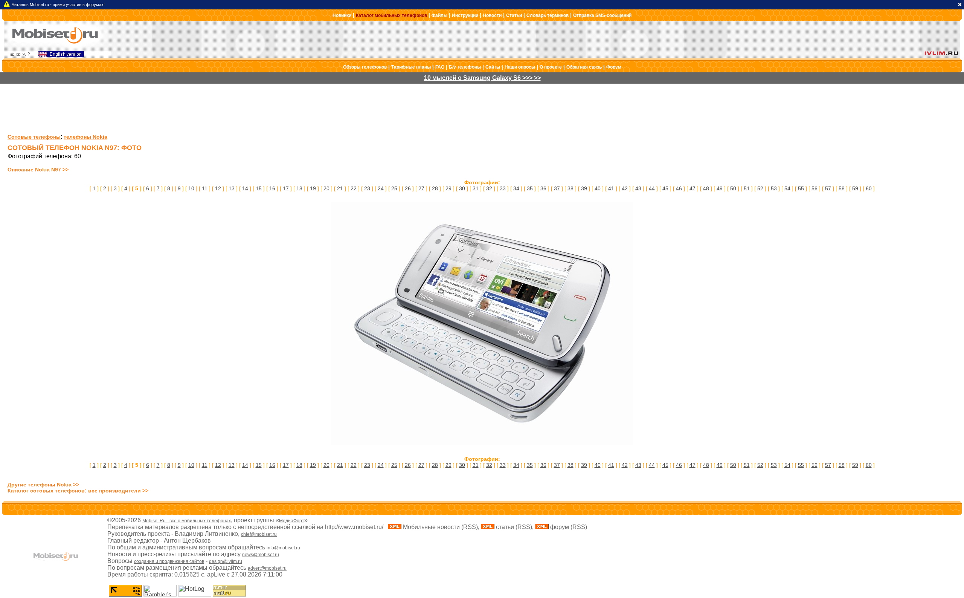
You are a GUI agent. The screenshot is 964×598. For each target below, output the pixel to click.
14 (245, 188)
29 (448, 188)
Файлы (439, 15)
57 (828, 188)
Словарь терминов (547, 15)
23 (367, 188)
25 (394, 188)
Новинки (342, 15)
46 (679, 188)
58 (842, 188)
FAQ (439, 67)
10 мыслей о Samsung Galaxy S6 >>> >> (482, 78)
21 (340, 188)
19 (313, 188)
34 (516, 188)
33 (503, 188)
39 (584, 188)
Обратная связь (584, 67)
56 (814, 188)
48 (706, 188)
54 (787, 188)
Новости (492, 15)
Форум (613, 67)
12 (218, 188)
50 (733, 188)
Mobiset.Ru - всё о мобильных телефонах (186, 520)
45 (665, 188)
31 (476, 188)
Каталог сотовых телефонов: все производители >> (78, 491)
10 (191, 188)
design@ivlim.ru (225, 561)
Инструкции (465, 15)
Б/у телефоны (465, 67)
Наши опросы (520, 67)
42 (625, 188)
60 (869, 188)
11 (204, 188)
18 (299, 188)
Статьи (514, 15)
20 (326, 188)
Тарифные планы (411, 67)
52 (760, 188)
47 (692, 188)
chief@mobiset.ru (259, 534)
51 (747, 188)
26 (408, 188)
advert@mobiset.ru (267, 568)
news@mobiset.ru (260, 554)
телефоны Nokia (85, 137)
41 (611, 188)
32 (489, 188)
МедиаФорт (291, 520)
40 (598, 188)
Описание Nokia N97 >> (38, 170)
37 (557, 188)
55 (801, 188)
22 (354, 188)
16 (272, 188)
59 (855, 188)
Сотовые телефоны (34, 137)
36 (543, 188)
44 (652, 188)
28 (435, 188)
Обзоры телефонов (365, 67)
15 (259, 188)
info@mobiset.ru (283, 548)
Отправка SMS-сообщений (602, 15)
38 (570, 188)
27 (421, 188)
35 (530, 188)
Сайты (492, 67)
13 (232, 188)
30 (462, 188)
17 (286, 188)
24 (381, 188)
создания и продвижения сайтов (169, 561)
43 (638, 188)
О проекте (551, 67)
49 (720, 188)
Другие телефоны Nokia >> (43, 485)
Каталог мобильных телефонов (391, 15)
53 (774, 188)
